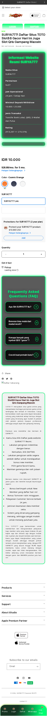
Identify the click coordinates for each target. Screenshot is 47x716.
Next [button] (44, 2)
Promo (5, 711)
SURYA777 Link (11, 201)
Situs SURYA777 (12, 526)
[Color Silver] (23, 184)
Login (13, 711)
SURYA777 (9, 407)
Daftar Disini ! (31, 2)
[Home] (16, 15)
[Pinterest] (12, 379)
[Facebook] (3, 379)
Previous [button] (2, 2)
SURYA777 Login (12, 210)
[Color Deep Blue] (14, 184)
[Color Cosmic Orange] (5, 184)
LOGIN (12, 27)
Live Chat (41, 711)
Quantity (6, 247)
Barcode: (19, 46)
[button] (3, 15)
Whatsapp (32, 711)
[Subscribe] (37, 666)
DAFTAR (34, 27)
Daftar (22, 711)
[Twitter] (8, 379)
